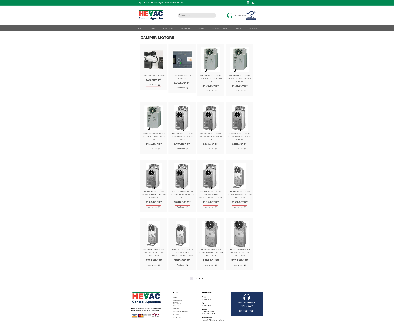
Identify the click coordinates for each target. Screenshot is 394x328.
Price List (176, 306)
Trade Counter (168, 28)
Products (152, 28)
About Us (238, 28)
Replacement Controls (219, 28)
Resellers (201, 28)
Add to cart (152, 85)
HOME (139, 28)
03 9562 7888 (240, 15)
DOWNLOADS (185, 28)
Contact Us (253, 28)
